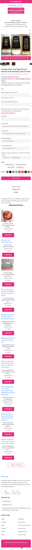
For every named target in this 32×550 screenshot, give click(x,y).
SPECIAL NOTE (16, 189)
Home (13, 20)
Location (3, 522)
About (3, 525)
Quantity (3, 116)
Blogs (2, 519)
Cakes (18, 20)
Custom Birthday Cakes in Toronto (15, 22)
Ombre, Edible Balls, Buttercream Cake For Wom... (8, 448)
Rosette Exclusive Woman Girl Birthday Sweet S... (8, 424)
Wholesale (21, 519)
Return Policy (22, 528)
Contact (3, 528)
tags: (3, 162)
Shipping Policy (22, 531)
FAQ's (2, 534)
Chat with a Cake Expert (16, 9)
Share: (3, 172)
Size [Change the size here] (9, 92)
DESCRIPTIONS (16, 186)
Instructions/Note (6, 145)
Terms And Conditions (24, 525)
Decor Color (4, 123)
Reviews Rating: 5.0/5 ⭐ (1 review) (19, 74)
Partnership (21, 522)
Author (3, 531)
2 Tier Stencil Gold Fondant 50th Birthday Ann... (8, 300)
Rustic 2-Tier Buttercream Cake (8, 245)
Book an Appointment (16, 12)
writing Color (5, 131)
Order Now (8, 235)
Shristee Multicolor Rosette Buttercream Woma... (8, 372)
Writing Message (6, 138)
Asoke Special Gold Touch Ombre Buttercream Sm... (8, 399)
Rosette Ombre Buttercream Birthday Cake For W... (8, 274)
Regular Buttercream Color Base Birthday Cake (8, 346)
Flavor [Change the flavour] (9, 101)
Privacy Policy (22, 534)
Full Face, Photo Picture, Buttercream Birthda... (8, 225)
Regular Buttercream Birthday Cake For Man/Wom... (8, 323)
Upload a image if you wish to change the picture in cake (15, 154)
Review (16, 192)
